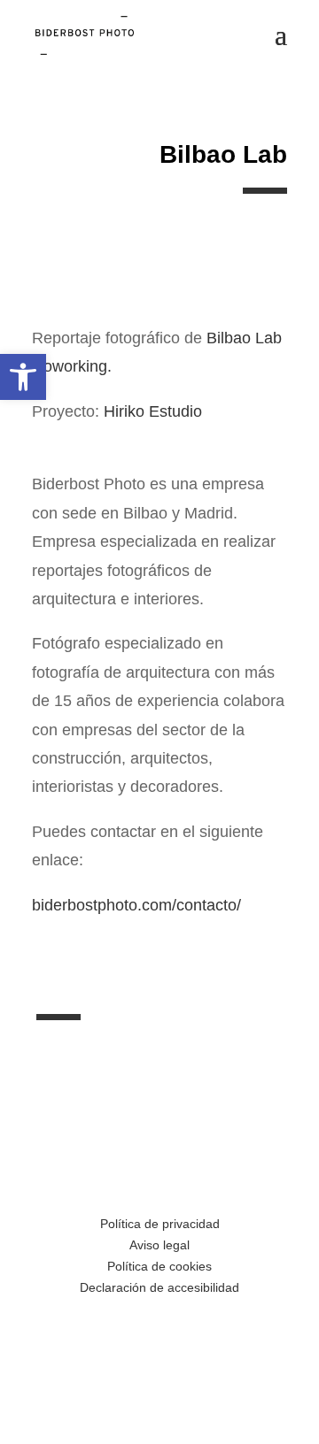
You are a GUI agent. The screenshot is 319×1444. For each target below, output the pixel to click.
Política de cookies (159, 1266)
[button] (23, 377)
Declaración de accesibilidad (159, 1287)
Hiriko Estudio (153, 411)
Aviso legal (159, 1245)
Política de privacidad (160, 1224)
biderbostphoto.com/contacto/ (136, 905)
